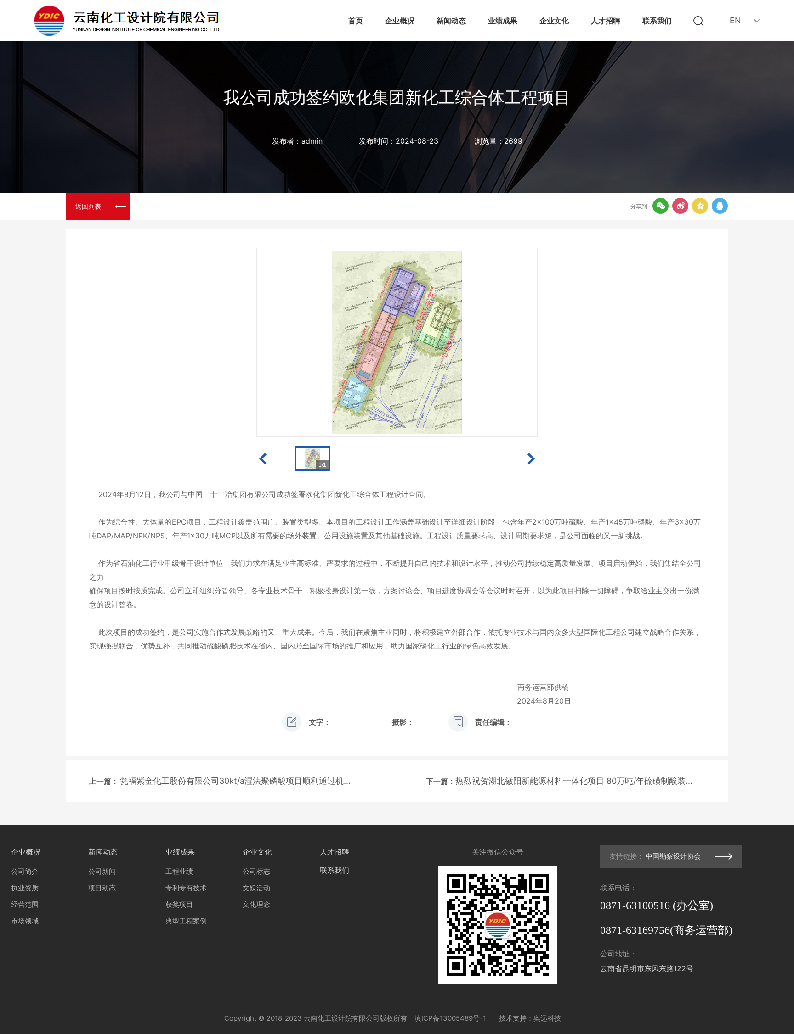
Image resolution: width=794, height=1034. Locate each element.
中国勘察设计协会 (673, 856)
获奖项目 (179, 904)
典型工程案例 (186, 921)
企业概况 (399, 20)
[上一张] (313, 342)
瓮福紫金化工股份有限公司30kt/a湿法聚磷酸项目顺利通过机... (235, 781)
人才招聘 (605, 20)
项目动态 (102, 887)
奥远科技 (547, 1018)
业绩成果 (502, 20)
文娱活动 (256, 887)
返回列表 (88, 206)
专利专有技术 (186, 887)
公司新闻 (102, 871)
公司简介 (25, 871)
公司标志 (256, 871)
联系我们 (657, 20)
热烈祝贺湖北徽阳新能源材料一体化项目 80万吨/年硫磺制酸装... (573, 781)
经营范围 (25, 904)
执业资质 (25, 887)
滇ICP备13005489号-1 (450, 1018)
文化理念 (256, 904)
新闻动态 (451, 20)
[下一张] (481, 342)
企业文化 (554, 20)
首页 (355, 20)
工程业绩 (179, 871)
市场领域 (25, 921)
